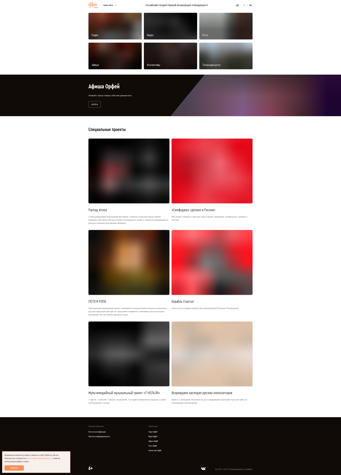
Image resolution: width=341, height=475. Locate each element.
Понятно (14, 468)
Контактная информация (97, 432)
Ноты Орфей (153, 446)
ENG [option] (250, 5)
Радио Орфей (153, 432)
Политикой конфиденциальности (40, 458)
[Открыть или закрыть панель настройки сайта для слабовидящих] (237, 5)
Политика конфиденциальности (99, 437)
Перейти (96, 104)
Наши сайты (108, 5)
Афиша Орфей (153, 441)
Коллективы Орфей (155, 451)
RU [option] (244, 5)
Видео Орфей (153, 437)
